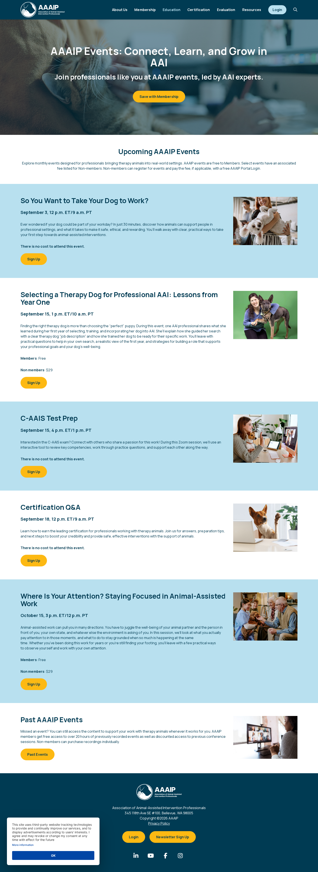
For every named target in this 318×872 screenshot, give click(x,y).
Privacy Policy (159, 823)
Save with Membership (159, 96)
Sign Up (33, 259)
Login (134, 837)
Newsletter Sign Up (172, 837)
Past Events (37, 754)
